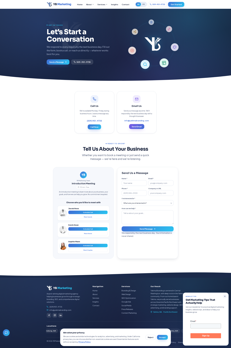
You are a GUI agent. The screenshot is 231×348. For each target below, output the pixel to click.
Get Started (176, 4)
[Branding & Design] (164, 63)
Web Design (126, 294)
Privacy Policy (84, 342)
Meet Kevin (88, 233)
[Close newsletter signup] (225, 296)
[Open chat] (6, 332)
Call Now (94, 127)
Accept (162, 337)
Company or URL (154, 188)
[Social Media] (151, 22)
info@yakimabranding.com (136, 120)
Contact (125, 4)
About (89, 4)
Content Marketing (129, 313)
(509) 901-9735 (94, 120)
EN (138, 4)
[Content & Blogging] (175, 47)
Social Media (126, 305)
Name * (124, 178)
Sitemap (181, 342)
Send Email (137, 126)
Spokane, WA (53, 331)
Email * (151, 178)
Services (101, 4)
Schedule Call (88, 212)
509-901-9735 (158, 4)
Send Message (146, 229)
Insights (114, 4)
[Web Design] (145, 64)
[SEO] (132, 50)
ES (144, 4)
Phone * (125, 188)
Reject (151, 337)
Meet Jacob (88, 217)
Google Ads (126, 302)
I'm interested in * (128, 198)
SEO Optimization (129, 298)
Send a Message (56, 62)
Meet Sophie (88, 250)
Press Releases (127, 309)
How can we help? (128, 208)
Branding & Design (129, 290)
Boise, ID (173, 331)
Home (80, 4)
